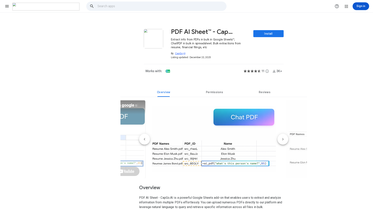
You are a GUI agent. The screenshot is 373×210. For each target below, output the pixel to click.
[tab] (163, 92)
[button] (7, 6)
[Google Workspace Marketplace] (45, 6)
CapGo (180, 53)
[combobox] (161, 6)
